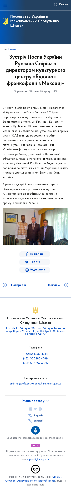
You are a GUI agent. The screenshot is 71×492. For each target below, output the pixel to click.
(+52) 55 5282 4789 (35, 358)
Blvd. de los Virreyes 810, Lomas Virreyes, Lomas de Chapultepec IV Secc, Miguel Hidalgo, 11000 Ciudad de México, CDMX (35, 331)
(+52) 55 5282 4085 (35, 363)
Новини (12, 49)
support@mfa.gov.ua (38, 459)
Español (38, 420)
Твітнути (35, 262)
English (38, 415)
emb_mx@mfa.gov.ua (22, 383)
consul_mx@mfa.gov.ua (48, 383)
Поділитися (36, 254)
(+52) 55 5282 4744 (35, 354)
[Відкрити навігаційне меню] (5, 5)
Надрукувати (37, 270)
